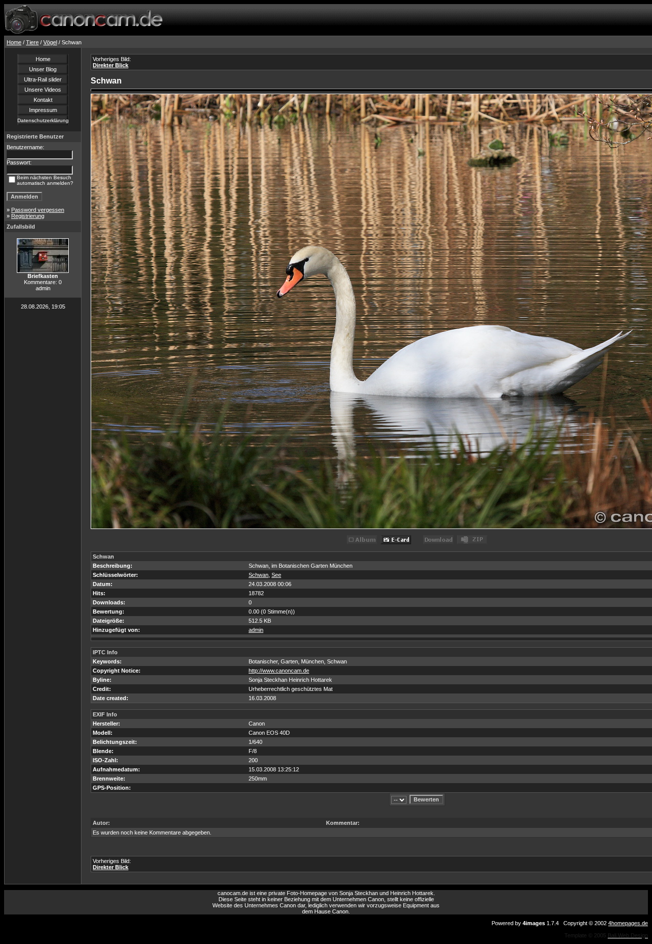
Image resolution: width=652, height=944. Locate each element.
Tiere (32, 42)
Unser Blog (43, 69)
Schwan (258, 575)
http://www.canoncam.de (279, 671)
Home (14, 42)
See (276, 575)
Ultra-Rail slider (43, 79)
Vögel (50, 42)
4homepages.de (628, 923)
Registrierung (27, 216)
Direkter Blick (110, 65)
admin (256, 630)
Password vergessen (37, 210)
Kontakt (43, 100)
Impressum (43, 110)
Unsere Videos (42, 90)
